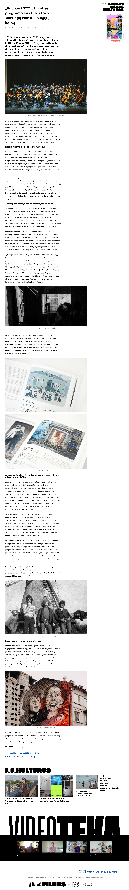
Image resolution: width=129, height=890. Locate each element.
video (102, 790)
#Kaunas (47, 884)
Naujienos (40, 28)
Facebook (26, 757)
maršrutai (104, 783)
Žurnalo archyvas (116, 41)
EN (103, 3)
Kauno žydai (34, 753)
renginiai (103, 785)
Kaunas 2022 (32, 28)
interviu (103, 781)
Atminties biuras (11, 753)
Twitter (17, 757)
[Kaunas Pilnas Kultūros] (113, 10)
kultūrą (106, 872)
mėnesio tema (106, 778)
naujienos (104, 776)
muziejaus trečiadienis (109, 788)
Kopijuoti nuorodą (38, 757)
